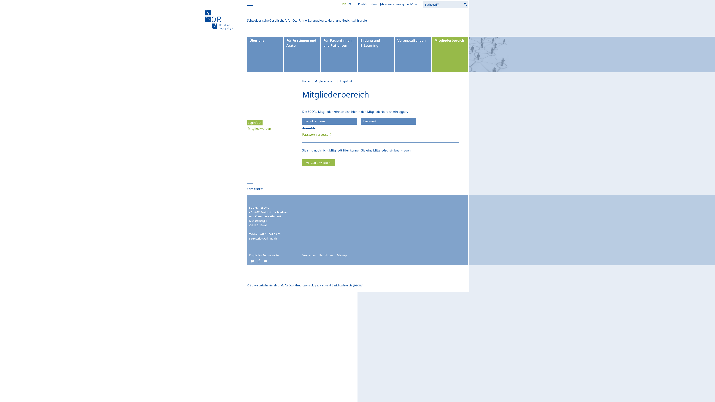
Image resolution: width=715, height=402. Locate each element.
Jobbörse (411, 4)
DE (344, 4)
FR (350, 4)
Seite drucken (255, 189)
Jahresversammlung (392, 4)
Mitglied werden (259, 129)
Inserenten (309, 255)
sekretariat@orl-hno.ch (263, 238)
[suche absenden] (465, 4)
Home (306, 81)
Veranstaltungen (411, 40)
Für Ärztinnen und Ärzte (301, 43)
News (374, 4)
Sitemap (342, 255)
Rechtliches (326, 255)
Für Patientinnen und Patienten (337, 43)
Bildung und (370, 43)
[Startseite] (220, 19)
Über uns (256, 40)
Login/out (254, 123)
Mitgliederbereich (449, 40)
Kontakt (363, 4)
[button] (252, 261)
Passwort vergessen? (317, 135)
